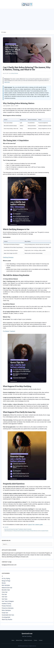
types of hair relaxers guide (35, 524)
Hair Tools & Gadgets (8, 601)
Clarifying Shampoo (8, 257)
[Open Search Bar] (52, 32)
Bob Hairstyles (6, 585)
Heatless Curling (6, 603)
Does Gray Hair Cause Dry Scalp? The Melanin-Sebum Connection (18, 529)
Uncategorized (6, 617)
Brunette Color (6, 590)
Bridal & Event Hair (7, 587)
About (13, 640)
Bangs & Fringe (6, 581)
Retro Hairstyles (6, 610)
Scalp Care (5, 612)
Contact (40, 640)
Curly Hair (6, 527)
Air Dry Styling (6, 578)
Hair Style (4, 599)
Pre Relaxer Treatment (9, 331)
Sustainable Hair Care (8, 615)
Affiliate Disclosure (28, 640)
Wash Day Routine (7, 619)
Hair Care (4, 596)
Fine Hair (4, 594)
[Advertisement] (27, 19)
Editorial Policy (19, 640)
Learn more (7, 82)
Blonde (4, 583)
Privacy (35, 640)
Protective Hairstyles (8, 608)
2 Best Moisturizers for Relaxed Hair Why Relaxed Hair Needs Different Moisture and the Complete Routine (26, 530)
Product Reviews (6, 606)
